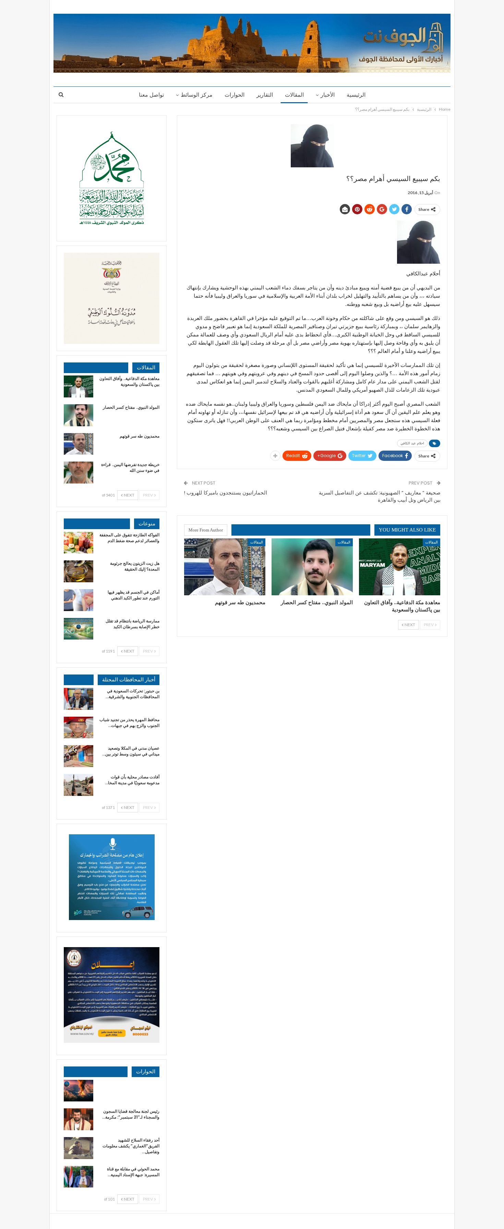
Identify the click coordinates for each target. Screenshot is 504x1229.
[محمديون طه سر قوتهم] (224, 566)
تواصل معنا (151, 95)
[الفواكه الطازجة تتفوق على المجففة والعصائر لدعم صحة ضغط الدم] (78, 543)
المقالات (294, 95)
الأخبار (328, 95)
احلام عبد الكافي (412, 443)
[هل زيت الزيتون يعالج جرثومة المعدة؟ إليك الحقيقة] (78, 571)
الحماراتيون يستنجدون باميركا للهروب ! (225, 492)
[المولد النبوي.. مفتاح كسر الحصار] (312, 566)
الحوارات (234, 95)
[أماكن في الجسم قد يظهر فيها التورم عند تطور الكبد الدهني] (78, 600)
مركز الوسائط (197, 95)
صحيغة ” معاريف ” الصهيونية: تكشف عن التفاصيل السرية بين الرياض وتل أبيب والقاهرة (380, 496)
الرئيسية (356, 95)
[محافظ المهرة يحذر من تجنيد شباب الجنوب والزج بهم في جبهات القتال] (78, 728)
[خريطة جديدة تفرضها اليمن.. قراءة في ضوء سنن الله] (78, 473)
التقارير (264, 95)
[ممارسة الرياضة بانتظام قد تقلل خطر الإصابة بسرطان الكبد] (78, 629)
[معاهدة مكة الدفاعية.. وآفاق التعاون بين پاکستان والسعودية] (399, 566)
